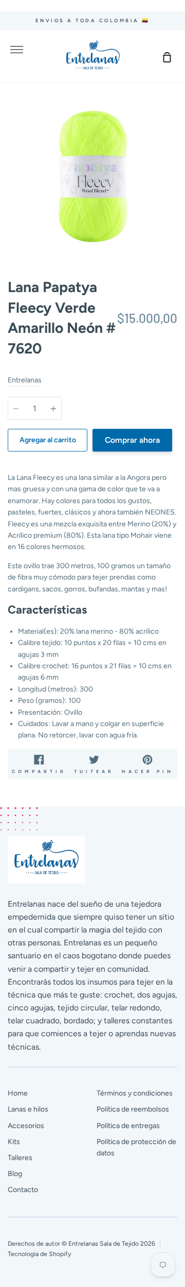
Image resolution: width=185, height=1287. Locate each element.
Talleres (20, 1157)
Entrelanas (25, 380)
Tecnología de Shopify (39, 1254)
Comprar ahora (132, 440)
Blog (15, 1173)
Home (18, 1093)
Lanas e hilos (28, 1109)
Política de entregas (128, 1125)
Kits (14, 1141)
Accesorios (26, 1125)
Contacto (23, 1189)
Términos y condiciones (135, 1093)
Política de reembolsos (133, 1109)
